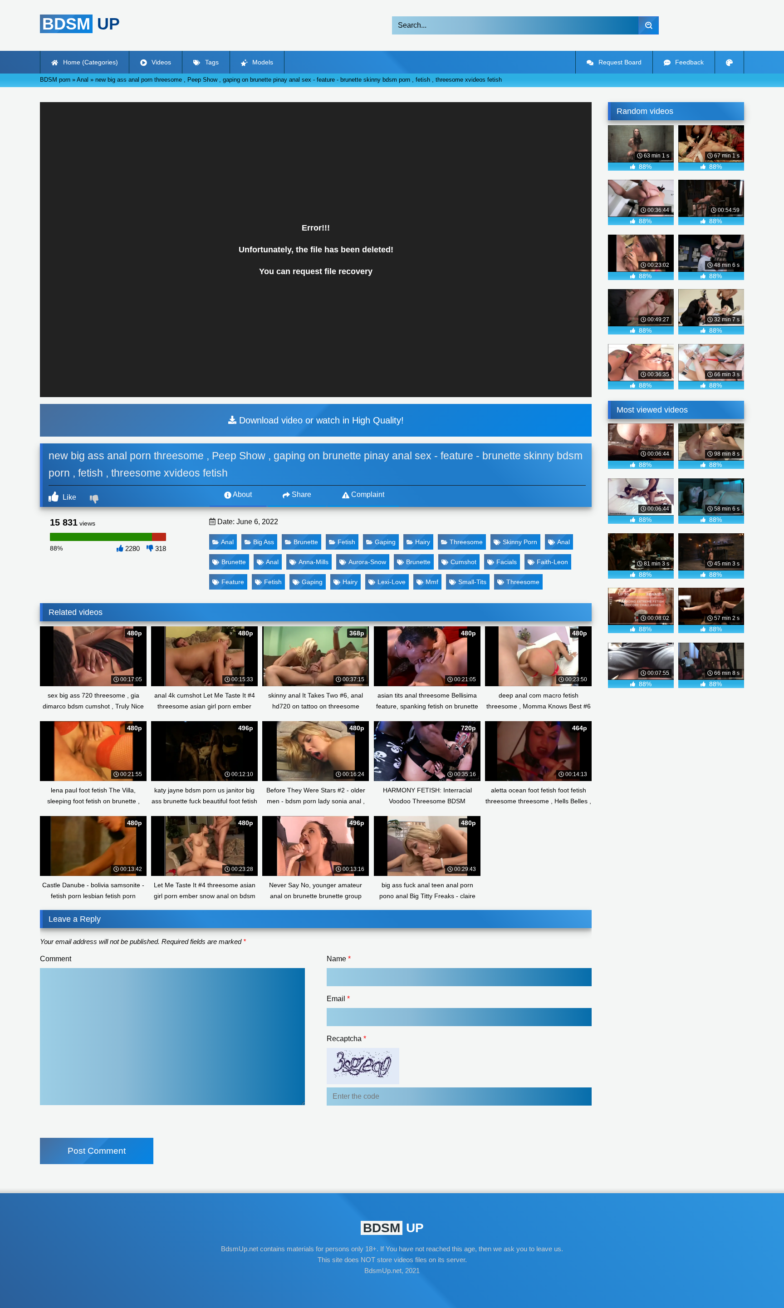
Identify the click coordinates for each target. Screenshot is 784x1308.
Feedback (688, 62)
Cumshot (463, 561)
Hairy (422, 542)
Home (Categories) (89, 62)
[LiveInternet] (392, 1288)
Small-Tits (472, 581)
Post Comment (97, 1151)
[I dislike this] (95, 500)
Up (81, 24)
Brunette (306, 542)
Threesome (466, 542)
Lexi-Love (391, 581)
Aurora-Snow (367, 561)
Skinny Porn (520, 542)
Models (261, 62)
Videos (160, 62)
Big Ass (263, 542)
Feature (232, 581)
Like (68, 497)
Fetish (346, 542)
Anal (227, 542)
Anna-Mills (313, 561)
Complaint (366, 494)
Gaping (385, 542)
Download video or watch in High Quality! (320, 420)
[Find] (648, 25)
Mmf (432, 581)
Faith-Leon (552, 561)
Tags (211, 62)
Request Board (619, 62)
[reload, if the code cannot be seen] (363, 1082)
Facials (506, 561)
